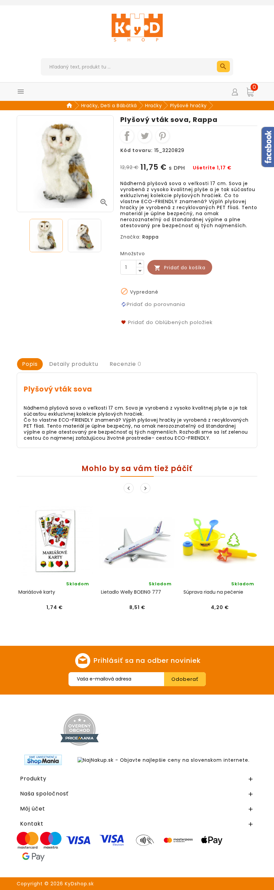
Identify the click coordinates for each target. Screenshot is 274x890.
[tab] (30, 364)
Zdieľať (127, 136)
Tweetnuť (144, 136)
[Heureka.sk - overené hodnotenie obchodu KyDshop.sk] (200, 729)
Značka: (130, 237)
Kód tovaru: (136, 150)
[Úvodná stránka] (70, 105)
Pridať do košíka (180, 267)
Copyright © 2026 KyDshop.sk (55, 883)
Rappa (150, 237)
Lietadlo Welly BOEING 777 (131, 592)
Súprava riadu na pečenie (213, 592)
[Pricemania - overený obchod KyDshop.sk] (79, 729)
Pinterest (162, 136)
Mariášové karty (36, 592)
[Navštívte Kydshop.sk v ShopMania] (43, 760)
